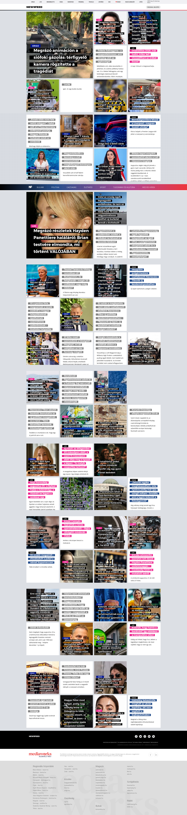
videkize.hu (99, 795)
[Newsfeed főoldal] (34, 736)
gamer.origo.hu (101, 777)
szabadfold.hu (69, 785)
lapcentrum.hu (132, 793)
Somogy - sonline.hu (40, 803)
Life (40, 2)
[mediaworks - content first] (40, 755)
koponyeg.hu (131, 788)
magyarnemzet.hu (70, 782)
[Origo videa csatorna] (149, 736)
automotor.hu (100, 772)
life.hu (129, 771)
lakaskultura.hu (101, 775)
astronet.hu (99, 770)
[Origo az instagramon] (144, 736)
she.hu (129, 774)
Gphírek (101, 2)
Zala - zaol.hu (69, 771)
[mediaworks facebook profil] (150, 755)
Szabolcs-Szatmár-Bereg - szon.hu (45, 806)
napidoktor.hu (100, 782)
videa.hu (130, 790)
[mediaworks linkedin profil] (156, 755)
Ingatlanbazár (130, 2)
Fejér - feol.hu (38, 785)
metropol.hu (131, 769)
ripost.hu (130, 766)
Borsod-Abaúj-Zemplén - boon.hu (44, 777)
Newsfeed (71, 2)
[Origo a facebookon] (136, 736)
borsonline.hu (100, 809)
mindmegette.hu (101, 785)
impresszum (146, 742)
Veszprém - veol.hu (70, 769)
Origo (33, 2)
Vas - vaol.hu (68, 766)
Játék (141, 2)
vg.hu (66, 801)
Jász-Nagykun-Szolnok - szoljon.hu (45, 795)
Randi (118, 2)
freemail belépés (153, 7)
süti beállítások (137, 742)
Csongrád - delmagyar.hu (41, 780)
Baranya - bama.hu (39, 772)
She (109, 2)
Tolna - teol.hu (38, 808)
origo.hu (67, 790)
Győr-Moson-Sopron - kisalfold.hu (44, 788)
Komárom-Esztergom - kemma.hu (44, 798)
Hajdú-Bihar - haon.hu (40, 790)
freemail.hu (131, 785)
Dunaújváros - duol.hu (40, 782)
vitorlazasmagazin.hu (103, 793)
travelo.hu (99, 788)
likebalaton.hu (100, 780)
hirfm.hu (130, 807)
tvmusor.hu (99, 798)
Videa (61, 2)
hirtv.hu (66, 788)
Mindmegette (51, 2)
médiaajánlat (154, 742)
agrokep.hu (68, 804)
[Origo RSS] (153, 736)
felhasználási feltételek (125, 742)
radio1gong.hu (132, 804)
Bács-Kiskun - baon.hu (40, 770)
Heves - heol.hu (38, 793)
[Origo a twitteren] (140, 736)
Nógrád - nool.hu (38, 801)
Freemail (81, 2)
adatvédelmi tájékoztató (110, 742)
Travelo (91, 2)
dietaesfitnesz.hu (101, 790)
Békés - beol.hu (38, 775)
